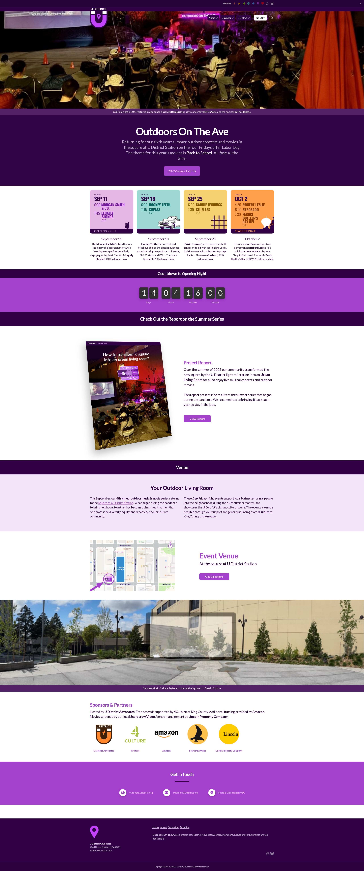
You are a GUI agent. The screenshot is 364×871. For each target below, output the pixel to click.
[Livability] (234, 3)
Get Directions (214, 576)
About (163, 827)
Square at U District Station (115, 502)
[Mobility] (253, 3)
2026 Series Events (182, 171)
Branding (185, 827)
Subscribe (173, 827)
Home (155, 827)
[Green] (244, 3)
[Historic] (239, 3)
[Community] (262, 3)
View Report (197, 418)
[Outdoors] (258, 3)
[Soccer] (248, 3)
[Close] (360, 3)
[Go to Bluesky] (272, 3)
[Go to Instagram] (267, 3)
